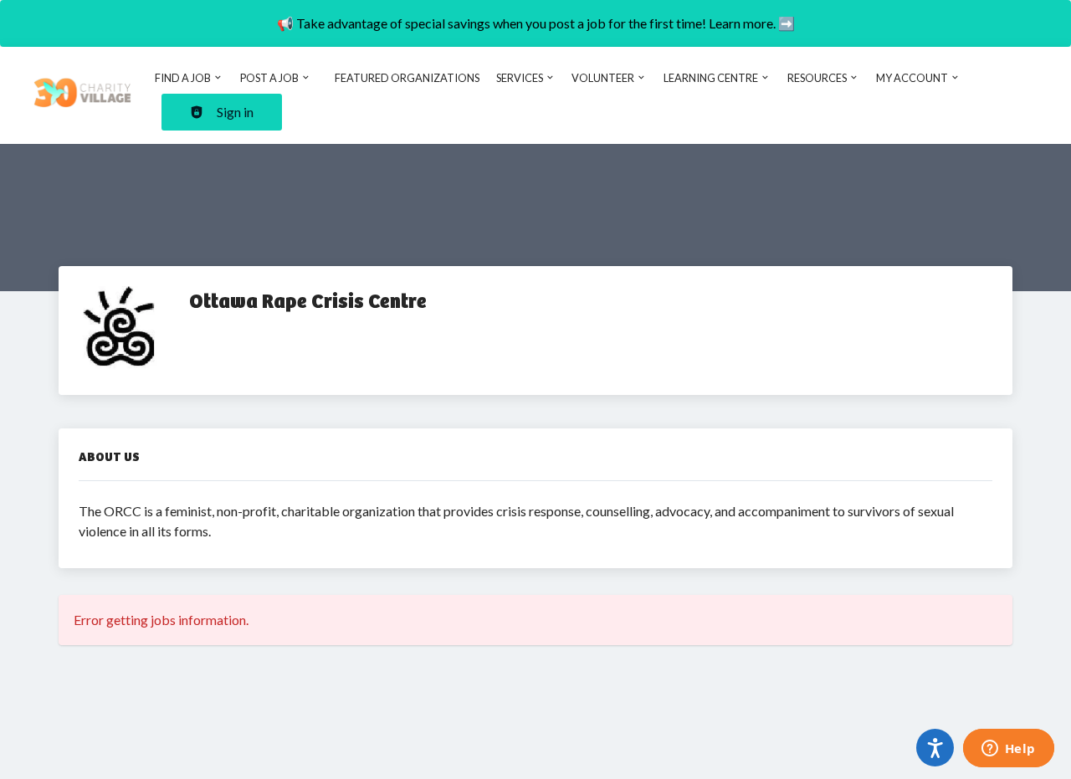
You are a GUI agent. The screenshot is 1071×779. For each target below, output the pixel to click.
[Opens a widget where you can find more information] (1008, 750)
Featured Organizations (407, 78)
